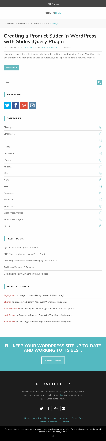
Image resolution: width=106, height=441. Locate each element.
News (6, 179)
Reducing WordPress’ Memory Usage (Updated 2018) (31, 260)
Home (27, 418)
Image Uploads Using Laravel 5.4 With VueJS (41, 295)
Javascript (9, 153)
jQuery (7, 160)
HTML (7, 146)
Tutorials (8, 199)
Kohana (8, 166)
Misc (6, 173)
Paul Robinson (49, 47)
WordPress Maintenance (44, 418)
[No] (102, 433)
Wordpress (30, 47)
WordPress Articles (13, 212)
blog (61, 395)
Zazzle (7, 225)
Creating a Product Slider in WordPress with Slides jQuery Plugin (50, 38)
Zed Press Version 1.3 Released (19, 267)
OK (53, 436)
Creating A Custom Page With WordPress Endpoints (41, 301)
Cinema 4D (9, 133)
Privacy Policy (78, 418)
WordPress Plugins (13, 219)
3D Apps (8, 127)
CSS (5, 140)
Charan (7, 301)
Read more (11, 67)
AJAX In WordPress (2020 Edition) (21, 247)
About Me (64, 418)
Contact (65, 421)
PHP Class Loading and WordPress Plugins (25, 253)
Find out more (53, 360)
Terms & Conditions (49, 421)
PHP (6, 186)
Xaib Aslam (9, 315)
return (53, 12)
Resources (9, 192)
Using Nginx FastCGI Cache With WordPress (26, 273)
